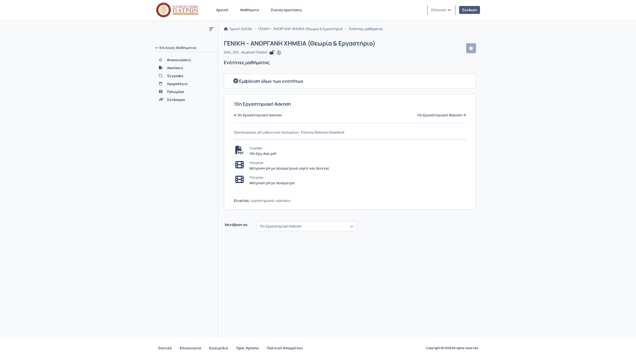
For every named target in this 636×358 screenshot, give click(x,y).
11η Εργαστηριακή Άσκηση (440, 115)
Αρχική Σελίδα (240, 29)
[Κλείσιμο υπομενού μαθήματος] (211, 29)
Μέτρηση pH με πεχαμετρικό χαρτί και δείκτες (289, 168)
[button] (441, 10)
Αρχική (222, 9)
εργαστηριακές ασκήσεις (271, 200)
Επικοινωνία (190, 348)
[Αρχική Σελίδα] (177, 9)
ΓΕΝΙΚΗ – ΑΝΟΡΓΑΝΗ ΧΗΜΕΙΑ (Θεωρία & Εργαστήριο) (300, 29)
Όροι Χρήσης (247, 348)
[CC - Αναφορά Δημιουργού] (279, 53)
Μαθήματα (249, 9)
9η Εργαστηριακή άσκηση (259, 115)
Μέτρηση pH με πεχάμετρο (272, 182)
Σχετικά (165, 348)
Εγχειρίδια (218, 348)
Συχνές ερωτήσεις (286, 9)
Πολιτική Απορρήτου (285, 348)
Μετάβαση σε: (236, 225)
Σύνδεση (469, 9)
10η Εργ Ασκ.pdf (262, 153)
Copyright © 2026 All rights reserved (452, 348)
